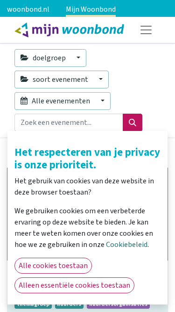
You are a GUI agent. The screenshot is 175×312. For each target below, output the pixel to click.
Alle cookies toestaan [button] (53, 266)
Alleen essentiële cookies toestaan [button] (74, 285)
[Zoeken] (132, 122)
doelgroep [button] (49, 58)
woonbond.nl (28, 9)
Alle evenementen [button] (60, 101)
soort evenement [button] (60, 79)
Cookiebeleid (126, 244)
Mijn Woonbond (91, 9)
